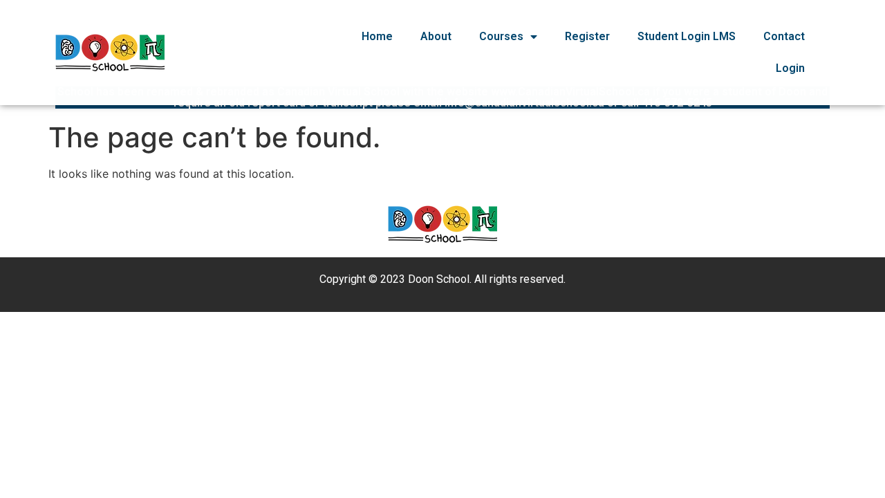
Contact (784, 36)
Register (587, 36)
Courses (501, 36)
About (435, 36)
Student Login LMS (686, 36)
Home (377, 36)
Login (790, 68)
